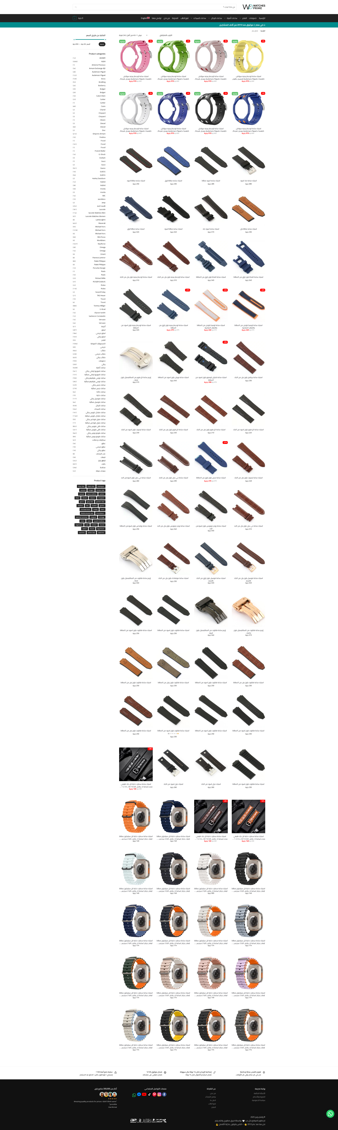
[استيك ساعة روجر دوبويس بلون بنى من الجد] (173, 506)
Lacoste (102, 209)
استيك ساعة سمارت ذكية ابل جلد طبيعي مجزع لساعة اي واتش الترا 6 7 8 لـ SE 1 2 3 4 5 (135, 785)
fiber (77, 497)
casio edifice (91, 493)
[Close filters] (118, 36)
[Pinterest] (154, 1094)
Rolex (103, 285)
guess (102, 505)
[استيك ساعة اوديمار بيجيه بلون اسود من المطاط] (136, 305)
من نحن (213, 1093)
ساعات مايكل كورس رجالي (95, 412)
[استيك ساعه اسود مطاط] (211, 161)
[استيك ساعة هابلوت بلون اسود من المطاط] (173, 610)
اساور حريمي (100, 333)
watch (84, 528)
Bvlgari (102, 89)
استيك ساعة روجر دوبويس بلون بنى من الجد (173, 526)
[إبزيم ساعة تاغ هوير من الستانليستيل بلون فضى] (136, 357)
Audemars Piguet (98, 71)
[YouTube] (144, 1094)
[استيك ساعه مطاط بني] (248, 209)
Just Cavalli (101, 206)
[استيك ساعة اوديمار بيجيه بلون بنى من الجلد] (173, 257)
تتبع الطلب (212, 1103)
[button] (78, 18)
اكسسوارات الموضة (98, 343)
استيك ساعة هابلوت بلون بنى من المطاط (248, 682)
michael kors (85, 509)
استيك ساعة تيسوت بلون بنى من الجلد (248, 477)
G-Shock (102, 154)
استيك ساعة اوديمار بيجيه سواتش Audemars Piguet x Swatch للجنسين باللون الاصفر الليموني (248, 77)
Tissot (103, 299)
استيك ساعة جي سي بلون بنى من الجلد (173, 477)
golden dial (100, 501)
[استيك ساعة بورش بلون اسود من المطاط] (173, 357)
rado (89, 520)
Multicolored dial (87, 513)
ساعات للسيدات (99, 409)
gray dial (90, 501)
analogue (101, 486)
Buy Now (239, 587)
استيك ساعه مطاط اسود (136, 180)
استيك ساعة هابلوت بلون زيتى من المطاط (173, 682)
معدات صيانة (100, 471)
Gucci (103, 161)
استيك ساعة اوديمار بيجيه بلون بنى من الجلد (173, 277)
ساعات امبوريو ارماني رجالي (95, 371)
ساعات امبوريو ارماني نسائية (94, 374)
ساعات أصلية (100, 367)
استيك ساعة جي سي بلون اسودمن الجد (136, 477)
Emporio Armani (99, 133)
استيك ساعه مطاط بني (248, 229)
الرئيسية (263, 30)
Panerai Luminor (99, 257)
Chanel (102, 109)
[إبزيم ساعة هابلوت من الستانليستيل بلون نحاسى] (248, 610)
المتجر (213, 1107)
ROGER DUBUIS (99, 281)
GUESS (102, 171)
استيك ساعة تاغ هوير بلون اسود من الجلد (248, 429)
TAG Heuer (101, 295)
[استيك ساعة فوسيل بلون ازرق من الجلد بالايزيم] (211, 558)
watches (101, 532)
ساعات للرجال (100, 405)
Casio (103, 106)
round (102, 524)
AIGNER (102, 58)
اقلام (103, 340)
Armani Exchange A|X (97, 68)
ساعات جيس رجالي (98, 385)
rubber (94, 524)
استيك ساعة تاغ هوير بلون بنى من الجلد (210, 429)
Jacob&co (101, 199)
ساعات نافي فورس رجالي (96, 426)
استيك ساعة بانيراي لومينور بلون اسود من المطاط (211, 378)
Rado (103, 271)
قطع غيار (101, 460)
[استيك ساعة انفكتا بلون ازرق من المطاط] (248, 257)
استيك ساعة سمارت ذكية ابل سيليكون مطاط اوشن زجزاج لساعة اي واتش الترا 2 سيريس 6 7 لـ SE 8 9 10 (173, 837)
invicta (102, 192)
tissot (92, 528)
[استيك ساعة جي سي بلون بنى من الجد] (248, 506)
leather (80, 505)
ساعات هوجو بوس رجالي (96, 433)
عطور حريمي (100, 447)
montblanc (100, 513)
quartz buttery (99, 520)
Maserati (102, 223)
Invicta (102, 188)
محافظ (102, 467)
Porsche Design (99, 268)
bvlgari (91, 490)
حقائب (103, 350)
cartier (102, 493)
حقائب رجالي (100, 357)
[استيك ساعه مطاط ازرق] (173, 161)
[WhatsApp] (134, 1095)
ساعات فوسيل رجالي (97, 398)
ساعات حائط (101, 392)
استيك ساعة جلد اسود (248, 180)
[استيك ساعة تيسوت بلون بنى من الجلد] (248, 458)
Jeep (103, 202)
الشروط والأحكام (259, 1097)
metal (95, 509)
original (93, 517)
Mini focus (101, 237)
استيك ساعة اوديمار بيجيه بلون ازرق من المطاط (173, 326)
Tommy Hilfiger (99, 305)
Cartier (102, 99)
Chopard (102, 113)
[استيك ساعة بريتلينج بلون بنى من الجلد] (248, 357)
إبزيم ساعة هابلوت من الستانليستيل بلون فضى (136, 579)
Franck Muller (100, 151)
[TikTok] (149, 1094)
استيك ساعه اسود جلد (211, 229)
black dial (91, 486)
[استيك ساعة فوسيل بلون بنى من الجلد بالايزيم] (248, 558)
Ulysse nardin (99, 312)
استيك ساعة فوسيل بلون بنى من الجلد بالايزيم (248, 579)
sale (87, 524)
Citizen (102, 120)
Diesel (102, 123)
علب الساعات (100, 453)
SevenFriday (100, 292)
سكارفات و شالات (98, 440)
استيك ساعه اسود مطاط (211, 180)
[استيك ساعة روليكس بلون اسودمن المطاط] (136, 506)
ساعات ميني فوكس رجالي (95, 419)
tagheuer (79, 524)
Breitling (102, 82)
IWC (103, 195)
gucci (82, 501)
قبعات (103, 457)
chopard (101, 497)
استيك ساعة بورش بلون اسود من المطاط (173, 377)
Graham (102, 157)
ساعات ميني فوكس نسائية (95, 423)
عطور (103, 443)
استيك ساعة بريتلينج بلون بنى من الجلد (248, 377)
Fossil (103, 140)
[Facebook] (164, 1094)
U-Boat (102, 309)
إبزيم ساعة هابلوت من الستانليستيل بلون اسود (211, 631)
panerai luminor (81, 517)
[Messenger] (139, 1094)
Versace (102, 319)
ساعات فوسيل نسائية (97, 402)
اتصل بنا (213, 1100)
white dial (91, 532)
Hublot (102, 182)
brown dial (100, 490)
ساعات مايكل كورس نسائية (95, 416)
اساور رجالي (101, 336)
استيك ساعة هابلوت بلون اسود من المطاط (173, 630)
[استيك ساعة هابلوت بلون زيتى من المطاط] (173, 662)
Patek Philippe (99, 261)
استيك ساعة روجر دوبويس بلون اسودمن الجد (211, 527)
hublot (94, 505)
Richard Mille (100, 278)
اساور (103, 330)
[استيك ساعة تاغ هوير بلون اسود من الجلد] (248, 410)
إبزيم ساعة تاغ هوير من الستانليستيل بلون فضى (136, 378)
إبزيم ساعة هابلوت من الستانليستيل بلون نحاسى (248, 631)
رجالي (103, 364)
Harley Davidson (98, 178)
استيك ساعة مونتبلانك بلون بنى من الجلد (173, 578)
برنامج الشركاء (210, 1097)
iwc (87, 505)
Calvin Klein (100, 96)
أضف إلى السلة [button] (256, 85)
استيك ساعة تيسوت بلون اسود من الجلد (136, 429)
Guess (102, 168)
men (102, 509)
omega (101, 517)
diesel (84, 497)
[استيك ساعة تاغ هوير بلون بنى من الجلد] (211, 410)
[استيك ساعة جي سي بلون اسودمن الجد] (136, 458)
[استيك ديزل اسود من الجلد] (211, 764)
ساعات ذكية (100, 395)
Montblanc (101, 240)
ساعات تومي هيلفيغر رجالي (95, 378)
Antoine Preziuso (98, 65)
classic (92, 497)
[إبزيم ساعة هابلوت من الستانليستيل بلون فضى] (136, 558)
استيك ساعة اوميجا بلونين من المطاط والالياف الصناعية (248, 326)
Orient (102, 254)
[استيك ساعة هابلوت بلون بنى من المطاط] (248, 662)
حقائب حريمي (100, 354)
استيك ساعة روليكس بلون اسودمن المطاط (136, 526)
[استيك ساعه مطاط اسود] (136, 161)
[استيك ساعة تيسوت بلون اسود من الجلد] (136, 410)
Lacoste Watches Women (95, 216)
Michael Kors (100, 226)
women (82, 532)
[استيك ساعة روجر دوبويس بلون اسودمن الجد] (211, 506)
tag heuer (100, 528)
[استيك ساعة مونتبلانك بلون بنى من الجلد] (173, 558)
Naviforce (101, 243)
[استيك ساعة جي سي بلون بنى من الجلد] (173, 458)
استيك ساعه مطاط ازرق (173, 180)
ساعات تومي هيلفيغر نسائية (94, 381)
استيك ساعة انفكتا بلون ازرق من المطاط (248, 277)
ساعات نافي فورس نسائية (95, 429)
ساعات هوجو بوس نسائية (95, 436)
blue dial (81, 486)
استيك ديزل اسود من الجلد (211, 784)
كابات (103, 464)
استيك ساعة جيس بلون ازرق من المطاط (211, 477)
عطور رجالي (101, 450)
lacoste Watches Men (97, 213)
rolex (82, 520)
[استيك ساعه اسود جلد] (211, 209)
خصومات (102, 361)
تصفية (102, 44)
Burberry (101, 85)
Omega (102, 247)
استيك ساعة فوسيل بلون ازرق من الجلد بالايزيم (211, 579)
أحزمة (103, 326)
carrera (82, 490)
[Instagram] (159, 1094)
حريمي (102, 347)
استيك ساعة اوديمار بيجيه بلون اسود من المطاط (136, 326)
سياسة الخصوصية (258, 1100)
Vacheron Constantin (97, 316)
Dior (103, 130)
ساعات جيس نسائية (98, 388)
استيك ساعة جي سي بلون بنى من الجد (248, 526)
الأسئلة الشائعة (259, 1093)
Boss (103, 78)
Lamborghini (100, 219)
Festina (102, 137)
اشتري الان (240, 85)
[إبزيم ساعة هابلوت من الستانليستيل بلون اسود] (211, 610)
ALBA (103, 61)
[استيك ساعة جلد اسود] (248, 161)
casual (81, 493)
